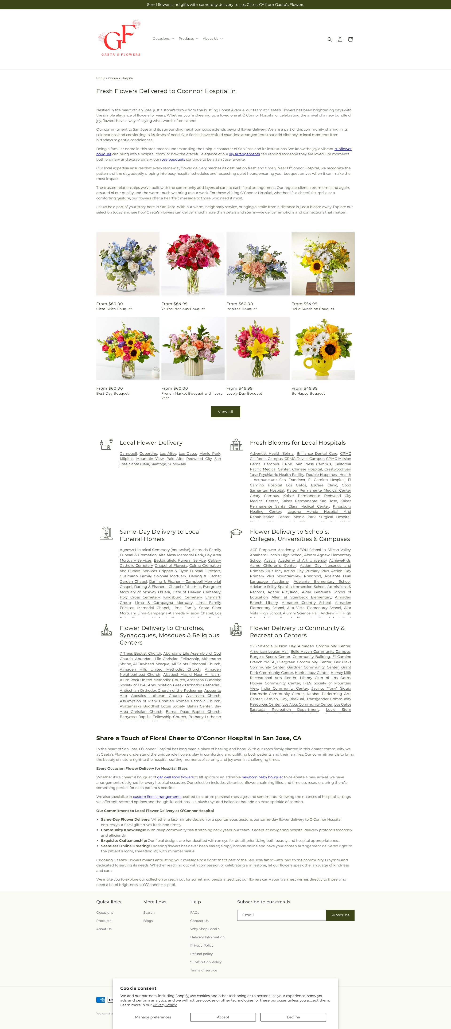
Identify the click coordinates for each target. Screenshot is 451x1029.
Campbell (128, 453)
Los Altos (168, 453)
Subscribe (340, 915)
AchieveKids (339, 560)
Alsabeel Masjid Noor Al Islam (191, 674)
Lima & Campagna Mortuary (163, 602)
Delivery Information (207, 937)
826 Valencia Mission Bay (272, 646)
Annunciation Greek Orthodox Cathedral (184, 685)
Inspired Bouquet (241, 309)
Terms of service (203, 970)
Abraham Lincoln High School (276, 555)
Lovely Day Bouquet (244, 393)
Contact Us (199, 921)
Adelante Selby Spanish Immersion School (288, 586)
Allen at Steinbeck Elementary (301, 597)
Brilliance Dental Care (317, 453)
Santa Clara (139, 464)
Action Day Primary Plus (306, 571)
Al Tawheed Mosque (151, 664)
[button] (163, 38)
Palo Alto (175, 458)
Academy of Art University (302, 560)
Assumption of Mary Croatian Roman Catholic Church (170, 701)
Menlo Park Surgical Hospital (322, 517)
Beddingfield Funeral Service (180, 560)
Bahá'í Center (199, 706)
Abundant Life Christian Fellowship (167, 658)
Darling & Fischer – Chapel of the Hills (167, 586)
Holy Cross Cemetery (140, 597)
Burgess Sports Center (270, 656)
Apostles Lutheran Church (156, 695)
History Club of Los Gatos (325, 678)
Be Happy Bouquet (308, 393)
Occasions (104, 912)
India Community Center (284, 688)
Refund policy (201, 954)
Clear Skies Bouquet (114, 309)
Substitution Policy (206, 962)
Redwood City (198, 458)
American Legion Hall (269, 651)
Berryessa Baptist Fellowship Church (153, 716)
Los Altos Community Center (307, 704)
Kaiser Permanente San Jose (309, 501)
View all (225, 411)
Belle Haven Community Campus (320, 651)
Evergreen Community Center (304, 662)
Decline (293, 1017)
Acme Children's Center (273, 565)
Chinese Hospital (307, 469)
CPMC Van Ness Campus (306, 464)
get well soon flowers (175, 777)
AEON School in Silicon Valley (323, 550)
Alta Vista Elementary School (314, 608)
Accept (223, 1017)
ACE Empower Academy (272, 550)
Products (103, 921)
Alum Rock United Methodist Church (152, 680)
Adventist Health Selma (272, 453)
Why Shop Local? (204, 929)
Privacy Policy (165, 1005)
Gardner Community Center (313, 667)
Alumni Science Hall (301, 613)
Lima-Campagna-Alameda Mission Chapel (175, 613)
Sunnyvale (177, 464)
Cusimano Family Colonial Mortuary (153, 576)
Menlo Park (209, 453)
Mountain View (149, 458)
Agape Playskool (283, 592)
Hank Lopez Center (312, 672)
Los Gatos (188, 453)
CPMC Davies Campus (304, 458)
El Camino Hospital (326, 480)
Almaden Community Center (324, 646)
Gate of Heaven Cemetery (196, 592)
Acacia (270, 560)
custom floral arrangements (157, 796)
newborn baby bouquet (262, 777)
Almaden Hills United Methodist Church (160, 669)
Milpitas (126, 458)
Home (100, 78)
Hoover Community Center (275, 683)
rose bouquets (172, 159)
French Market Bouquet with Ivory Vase (191, 395)
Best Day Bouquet (112, 393)
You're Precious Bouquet (183, 309)
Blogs (148, 921)
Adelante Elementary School (322, 581)
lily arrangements (244, 154)
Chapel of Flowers (171, 565)
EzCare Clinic (324, 485)
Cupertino (148, 453)
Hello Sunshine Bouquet (313, 309)
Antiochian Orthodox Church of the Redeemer (161, 690)
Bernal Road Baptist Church (193, 711)
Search (149, 912)
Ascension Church (203, 695)
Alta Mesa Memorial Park (181, 555)
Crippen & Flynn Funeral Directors (189, 571)
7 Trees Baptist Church (140, 653)
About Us (104, 929)
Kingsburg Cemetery (182, 597)
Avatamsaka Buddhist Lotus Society (152, 706)
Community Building (311, 656)
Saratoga (158, 464)
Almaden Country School (306, 602)
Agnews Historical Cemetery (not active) (155, 550)
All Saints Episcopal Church (195, 664)
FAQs (194, 912)
